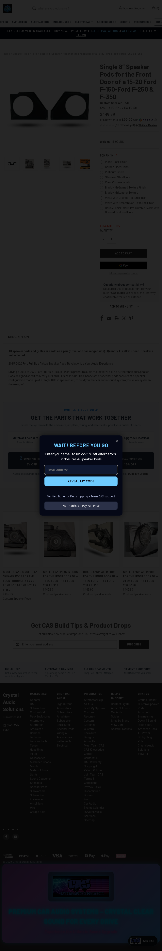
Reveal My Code (81, 481)
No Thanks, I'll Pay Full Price (81, 505)
